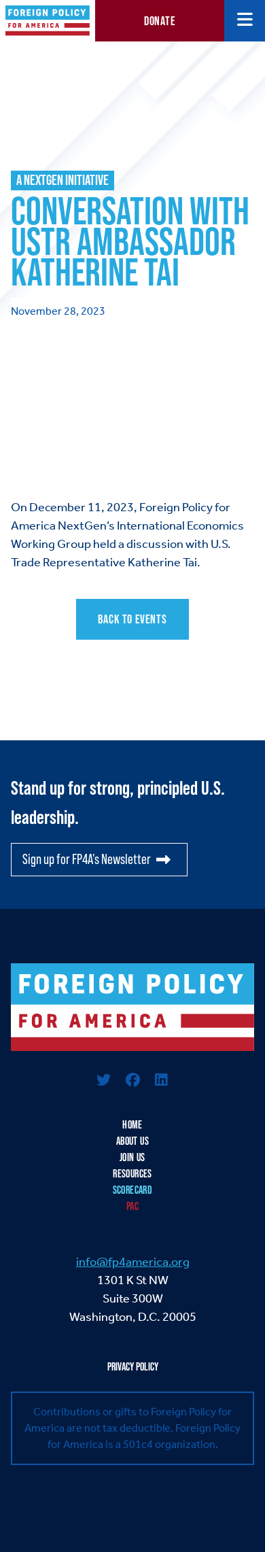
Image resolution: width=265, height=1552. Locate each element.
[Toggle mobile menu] (245, 21)
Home (132, 1124)
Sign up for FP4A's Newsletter (86, 859)
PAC (132, 1206)
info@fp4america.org (133, 1261)
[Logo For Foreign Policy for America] (132, 1007)
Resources (132, 1173)
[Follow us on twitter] (104, 1081)
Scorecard (133, 1190)
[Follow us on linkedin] (161, 1081)
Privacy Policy (132, 1366)
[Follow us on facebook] (132, 1081)
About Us (132, 1141)
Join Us (132, 1157)
